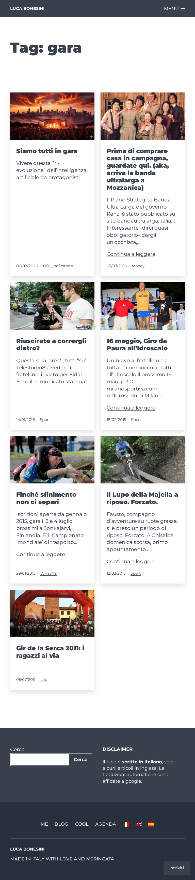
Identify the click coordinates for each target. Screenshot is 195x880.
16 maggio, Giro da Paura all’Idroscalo (137, 344)
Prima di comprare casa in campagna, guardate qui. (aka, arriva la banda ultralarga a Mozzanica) (138, 169)
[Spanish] (151, 824)
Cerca (17, 749)
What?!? (48, 573)
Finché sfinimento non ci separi (46, 498)
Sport (45, 419)
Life (46, 265)
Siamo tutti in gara (46, 151)
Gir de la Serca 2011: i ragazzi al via (50, 652)
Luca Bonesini (27, 8)
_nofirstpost (63, 265)
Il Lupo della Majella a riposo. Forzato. (142, 498)
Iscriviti (177, 868)
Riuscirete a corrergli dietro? (51, 344)
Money (138, 265)
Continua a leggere (131, 254)
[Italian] (125, 824)
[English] (138, 824)
